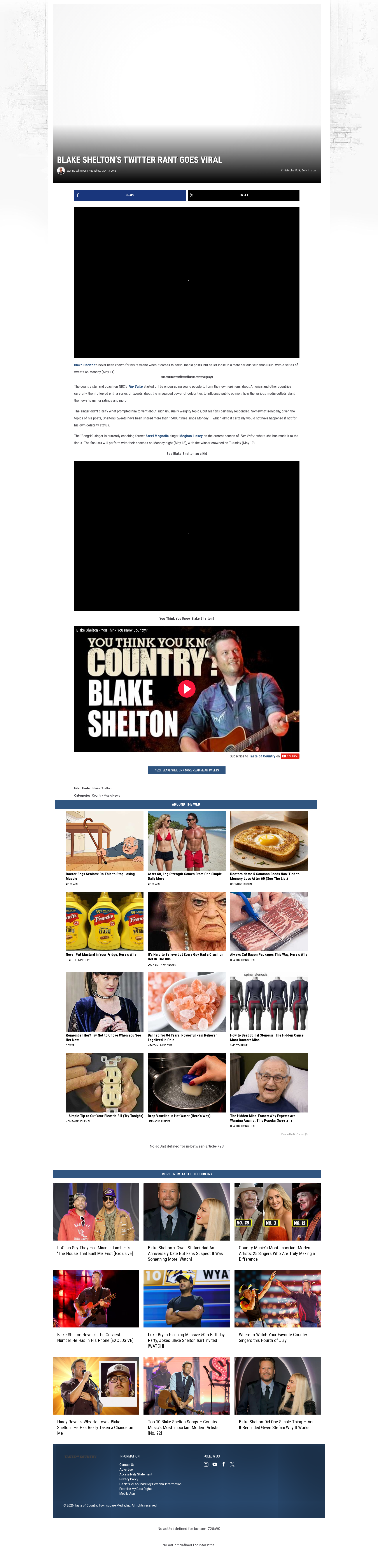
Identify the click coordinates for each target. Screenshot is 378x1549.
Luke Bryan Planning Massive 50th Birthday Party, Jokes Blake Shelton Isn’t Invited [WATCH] (186, 1340)
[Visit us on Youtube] (216, 1464)
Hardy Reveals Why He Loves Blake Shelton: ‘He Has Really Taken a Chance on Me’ (95, 1427)
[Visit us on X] (234, 1464)
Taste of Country (262, 756)
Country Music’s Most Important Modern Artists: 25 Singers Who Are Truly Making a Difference (277, 1253)
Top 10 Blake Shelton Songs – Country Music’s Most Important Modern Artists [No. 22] (183, 1427)
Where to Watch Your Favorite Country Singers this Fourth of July (273, 1337)
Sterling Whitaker (76, 170)
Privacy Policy (128, 1479)
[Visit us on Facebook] (225, 1464)
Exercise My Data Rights (135, 1489)
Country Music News (106, 795)
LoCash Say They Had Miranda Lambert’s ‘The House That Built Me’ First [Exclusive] (95, 1250)
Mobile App (127, 1493)
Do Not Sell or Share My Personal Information (150, 1484)
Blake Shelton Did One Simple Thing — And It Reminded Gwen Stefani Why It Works (277, 1424)
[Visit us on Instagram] (207, 1464)
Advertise (126, 1469)
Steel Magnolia (157, 436)
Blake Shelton (84, 365)
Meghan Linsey (191, 436)
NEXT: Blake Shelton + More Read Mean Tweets (187, 770)
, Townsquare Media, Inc (113, 1505)
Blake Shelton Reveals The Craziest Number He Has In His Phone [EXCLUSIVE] (95, 1337)
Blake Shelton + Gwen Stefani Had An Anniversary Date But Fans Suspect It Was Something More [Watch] (185, 1253)
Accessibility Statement (135, 1474)
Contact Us (127, 1464)
